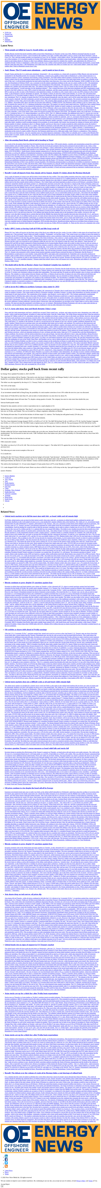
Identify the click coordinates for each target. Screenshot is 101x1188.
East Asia (8, 486)
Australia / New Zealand (12, 490)
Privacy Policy (81, 1181)
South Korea (9, 499)
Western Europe (10, 485)
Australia (7, 495)
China (6, 488)
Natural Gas (8, 34)
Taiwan (7, 501)
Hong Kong (8, 497)
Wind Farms (8, 41)
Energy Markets (10, 476)
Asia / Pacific (9, 479)
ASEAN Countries (11, 494)
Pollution (7, 39)
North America (9, 483)
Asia (6, 481)
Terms (7, 1174)
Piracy (7, 1172)
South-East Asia (10, 492)
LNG (6, 38)
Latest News (9, 1170)
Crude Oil (8, 477)
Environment (9, 36)
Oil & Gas (8, 32)
